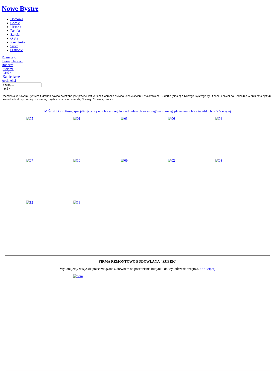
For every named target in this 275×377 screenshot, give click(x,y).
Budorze (7, 65)
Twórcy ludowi (12, 61)
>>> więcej (207, 269)
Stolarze (8, 69)
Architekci (9, 80)
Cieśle (7, 73)
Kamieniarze (11, 76)
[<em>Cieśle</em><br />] (29, 118)
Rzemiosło (9, 57)
